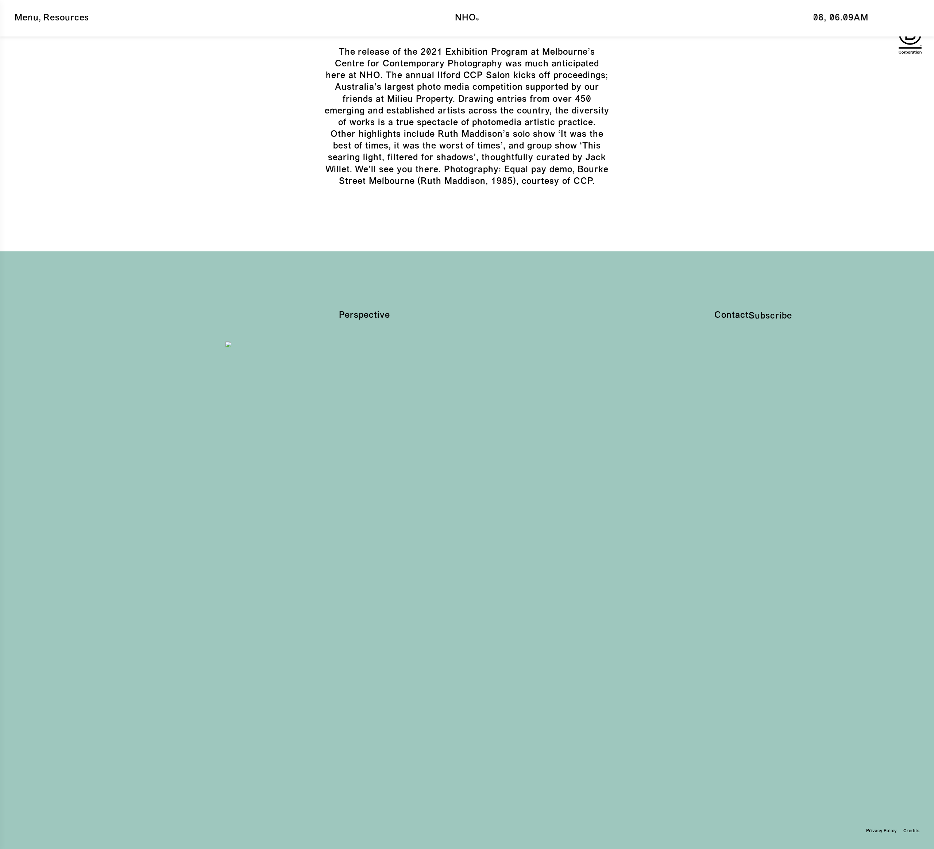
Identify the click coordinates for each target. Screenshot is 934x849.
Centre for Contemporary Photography (419, 64)
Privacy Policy (881, 831)
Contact (731, 315)
